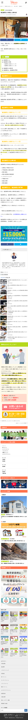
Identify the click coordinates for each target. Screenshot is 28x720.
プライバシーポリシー (20, 714)
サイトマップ (21, 715)
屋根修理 (3, 471)
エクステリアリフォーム (5, 690)
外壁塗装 (3, 459)
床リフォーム (4, 447)
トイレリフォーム (5, 450)
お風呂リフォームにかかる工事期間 (21, 423)
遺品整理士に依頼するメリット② (10, 65)
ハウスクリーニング (5, 670)
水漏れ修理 (4, 473)
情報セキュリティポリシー (9, 715)
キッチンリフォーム (5, 680)
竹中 (14, 260)
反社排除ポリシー (11, 714)
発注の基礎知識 (9, 10)
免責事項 (16, 715)
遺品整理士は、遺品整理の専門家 (9, 70)
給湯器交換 (3, 693)
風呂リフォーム (4, 686)
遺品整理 (3, 277)
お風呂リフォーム (5, 452)
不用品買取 (3, 663)
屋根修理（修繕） (4, 703)
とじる (7, 56)
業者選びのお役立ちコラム (9, 6)
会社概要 (5, 714)
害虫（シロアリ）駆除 (5, 700)
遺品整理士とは (6, 60)
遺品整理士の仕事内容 (7, 68)
